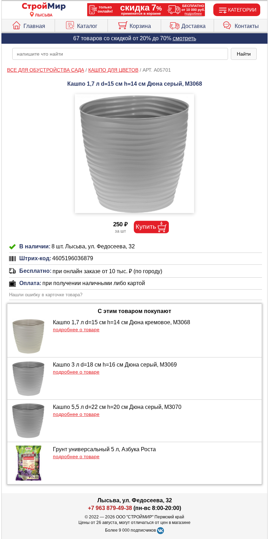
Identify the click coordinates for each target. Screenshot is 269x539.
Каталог (87, 26)
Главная (34, 26)
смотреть (184, 38)
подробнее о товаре (76, 329)
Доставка (193, 26)
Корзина (140, 26)
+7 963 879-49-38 (110, 508)
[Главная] (44, 7)
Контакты (247, 26)
